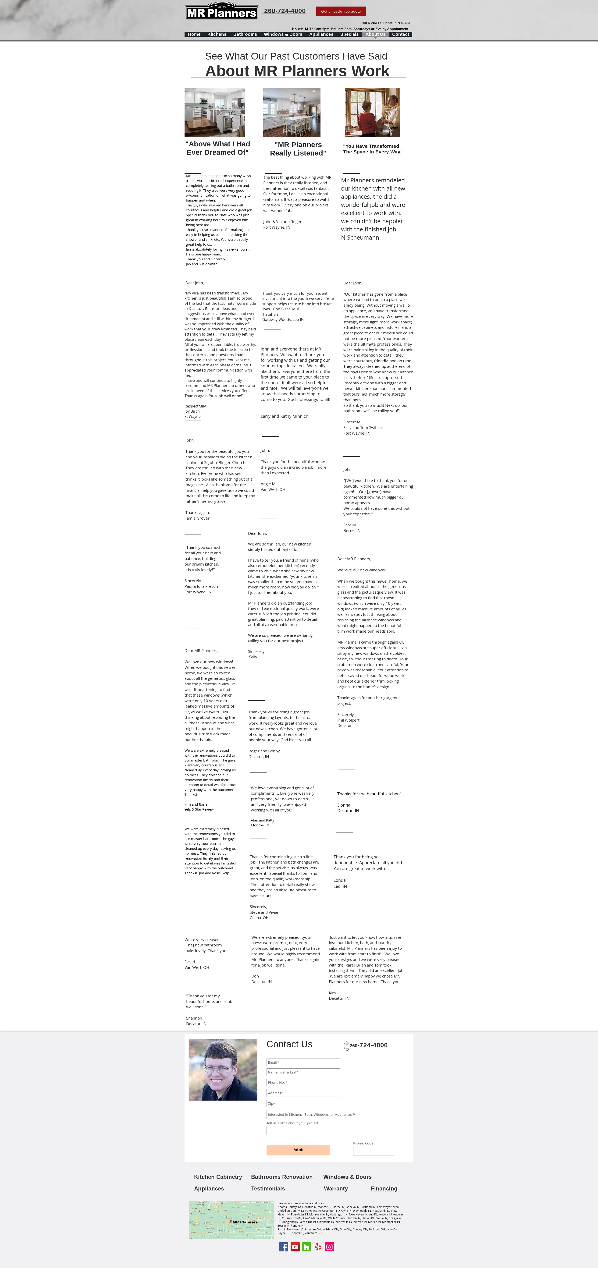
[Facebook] (283, 1246)
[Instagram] (329, 1246)
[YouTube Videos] (295, 1246)
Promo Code (363, 1143)
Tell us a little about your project (292, 1123)
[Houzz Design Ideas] (306, 1246)
